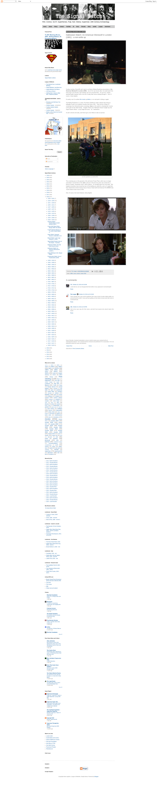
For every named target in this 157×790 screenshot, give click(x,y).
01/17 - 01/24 (51, 341)
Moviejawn (49, 601)
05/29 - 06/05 (51, 300)
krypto (46, 413)
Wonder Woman (51, 387)
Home (44, 26)
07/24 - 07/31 (51, 283)
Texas (60, 385)
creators (47, 401)
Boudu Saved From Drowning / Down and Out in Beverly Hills (53, 580)
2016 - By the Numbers (52, 468)
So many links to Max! (50, 508)
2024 (48, 179)
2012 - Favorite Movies (52, 462)
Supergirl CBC (50, 718)
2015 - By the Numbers (52, 464)
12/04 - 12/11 (51, 205)
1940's (53, 366)
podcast (47, 441)
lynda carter (48, 415)
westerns (51, 454)
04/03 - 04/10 (51, 317)
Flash (58, 379)
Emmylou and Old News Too (53, 102)
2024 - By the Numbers (52, 492)
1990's (56, 370)
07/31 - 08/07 (51, 281)
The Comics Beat (51, 650)
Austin (54, 373)
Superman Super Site (52, 701)
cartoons (50, 396)
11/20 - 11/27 (51, 209)
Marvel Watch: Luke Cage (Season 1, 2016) (54, 238)
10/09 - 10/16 (51, 260)
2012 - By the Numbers (52, 460)
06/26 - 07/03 (51, 292)
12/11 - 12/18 (51, 202)
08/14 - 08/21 (51, 277)
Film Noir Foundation (52, 595)
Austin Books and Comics (52, 737)
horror (75, 273)
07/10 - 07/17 (51, 288)
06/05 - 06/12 (51, 298)
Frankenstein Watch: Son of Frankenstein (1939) (54, 257)
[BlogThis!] (97, 271)
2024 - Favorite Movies (52, 494)
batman (57, 393)
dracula (47, 404)
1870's (46, 365)
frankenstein (56, 405)
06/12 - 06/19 (51, 296)
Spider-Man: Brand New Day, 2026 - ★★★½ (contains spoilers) (53, 531)
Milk (47, 586)
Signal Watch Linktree (50, 78)
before (89, 99)
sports (51, 448)
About (50, 26)
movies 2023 (49, 430)
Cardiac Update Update (52, 107)
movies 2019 (49, 425)
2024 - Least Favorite (51, 496)
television (50, 452)
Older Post (110, 346)
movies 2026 (51, 433)
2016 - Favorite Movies (52, 470)
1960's (50, 368)
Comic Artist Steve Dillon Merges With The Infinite (54, 227)
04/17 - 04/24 (51, 313)
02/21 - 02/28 (51, 330)
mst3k (59, 433)
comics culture (58, 397)
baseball (49, 393)
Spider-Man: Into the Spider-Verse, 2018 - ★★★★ (53, 556)
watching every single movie (55, 70)
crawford (57, 399)
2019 (48, 190)
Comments (50, 161)
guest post (54, 407)
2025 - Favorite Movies (52, 499)
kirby (59, 411)
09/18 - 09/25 (51, 266)
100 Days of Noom (50, 91)
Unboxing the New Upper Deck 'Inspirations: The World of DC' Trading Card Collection (54, 704)
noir (57, 437)
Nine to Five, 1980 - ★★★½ (53, 519)
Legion (57, 382)
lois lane (52, 413)
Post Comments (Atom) (78, 348)
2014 (48, 350)
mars (49, 417)
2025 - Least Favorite (51, 501)
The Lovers (49, 584)
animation (55, 388)
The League (73, 294)
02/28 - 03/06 (51, 328)
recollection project (58, 441)
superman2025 (58, 451)
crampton (51, 399)
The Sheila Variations (52, 613)
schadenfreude (48, 445)
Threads (83, 26)
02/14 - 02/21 (51, 332)
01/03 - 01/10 (51, 345)
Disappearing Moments (52, 609)
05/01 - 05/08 (51, 309)
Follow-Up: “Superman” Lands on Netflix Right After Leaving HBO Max (54, 697)
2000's (46, 371)
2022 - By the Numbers (52, 485)
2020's (47, 373)
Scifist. (48, 627)
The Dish (48, 582)
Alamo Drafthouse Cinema (52, 739)
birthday (47, 394)
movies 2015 (55, 420)
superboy (47, 449)
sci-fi (56, 445)
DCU (60, 374)
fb (73, 26)
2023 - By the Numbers (52, 488)
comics (47, 397)
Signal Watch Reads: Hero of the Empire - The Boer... (55, 242)
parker (46, 438)
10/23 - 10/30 (51, 217)
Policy (55, 26)
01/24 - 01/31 (51, 339)
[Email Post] (92, 271)
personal (47, 440)
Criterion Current (51, 608)
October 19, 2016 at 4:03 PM (80, 307)
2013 (48, 352)
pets (57, 440)
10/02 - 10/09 (51, 262)
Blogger (96, 776)
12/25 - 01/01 (51, 198)
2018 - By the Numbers (52, 473)
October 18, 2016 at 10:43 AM (86, 294)
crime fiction (56, 401)
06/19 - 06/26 (51, 294)
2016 (48, 196)
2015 (48, 348)
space (53, 446)
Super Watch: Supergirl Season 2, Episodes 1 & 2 (55, 235)
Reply (71, 289)
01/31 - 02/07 (51, 336)
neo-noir (50, 437)
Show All (60, 634)
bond (55, 394)
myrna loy (54, 435)
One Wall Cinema (50, 745)
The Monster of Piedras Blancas (54, 628)
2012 (48, 354)
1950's (60, 366)
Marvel (47, 385)
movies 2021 (58, 427)
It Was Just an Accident (52, 588)
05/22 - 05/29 (51, 302)
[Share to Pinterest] (102, 271)
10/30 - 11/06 (51, 215)
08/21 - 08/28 (51, 275)
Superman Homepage (52, 694)
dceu (52, 402)
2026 (48, 175)
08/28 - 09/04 (51, 273)
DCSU (54, 374)
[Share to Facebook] (100, 271)
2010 (48, 358)
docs (58, 402)
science (47, 446)
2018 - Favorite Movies (52, 475)
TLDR (54, 385)
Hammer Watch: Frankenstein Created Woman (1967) (54, 223)
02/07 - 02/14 (51, 334)
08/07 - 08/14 (51, 279)
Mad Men (56, 383)
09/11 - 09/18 (51, 269)
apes (52, 390)
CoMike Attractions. (51, 661)
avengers (60, 391)
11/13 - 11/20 (51, 211)
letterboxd (107, 26)
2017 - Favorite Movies (52, 472)
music (46, 435)
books (60, 394)
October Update (50, 105)
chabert (57, 396)
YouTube (68, 26)
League (100, 26)
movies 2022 (53, 429)
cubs (46, 402)
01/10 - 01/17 (51, 343)
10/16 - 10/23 (51, 219)
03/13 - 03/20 (51, 324)
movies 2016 (83, 273)
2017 (48, 194)
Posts (48, 158)
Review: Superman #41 (52, 719)
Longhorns (47, 383)
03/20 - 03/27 (51, 322)
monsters (56, 417)
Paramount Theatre (51, 747)
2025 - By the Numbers (52, 497)
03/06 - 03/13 (51, 326)
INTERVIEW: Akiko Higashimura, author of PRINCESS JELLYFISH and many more (54, 653)
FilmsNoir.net (49, 749)
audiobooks (59, 390)
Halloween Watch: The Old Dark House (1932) (54, 245)
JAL (71, 307)
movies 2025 (58, 432)
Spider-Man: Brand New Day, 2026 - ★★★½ (53, 544)
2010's (56, 371)
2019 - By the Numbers (52, 477)
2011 (48, 356)
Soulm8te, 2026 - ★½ (51, 553)
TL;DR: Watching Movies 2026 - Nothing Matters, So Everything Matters (53, 36)
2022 (48, 184)
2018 (48, 192)
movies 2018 (54, 424)
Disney (51, 377)
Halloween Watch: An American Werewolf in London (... (54, 250)
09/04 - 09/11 (51, 271)
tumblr (94, 26)
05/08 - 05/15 (51, 307)
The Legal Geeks (51, 681)
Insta (77, 26)
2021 (48, 186)
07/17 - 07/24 (51, 285)
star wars (57, 448)
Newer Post (69, 346)
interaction (59, 410)
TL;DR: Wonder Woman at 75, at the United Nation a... (54, 231)
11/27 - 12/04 (51, 207)
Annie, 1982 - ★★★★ (51, 517)
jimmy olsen (52, 412)
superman (48, 451)
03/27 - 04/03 (51, 320)
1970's (57, 368)
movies (78, 273)
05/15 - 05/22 (51, 305)
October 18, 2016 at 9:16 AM (80, 284)
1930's (46, 366)
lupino (58, 413)
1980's (71, 273)
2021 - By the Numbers (52, 483)
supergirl (56, 449)
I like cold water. (51, 641)
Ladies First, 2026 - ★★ (52, 558)
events (58, 404)
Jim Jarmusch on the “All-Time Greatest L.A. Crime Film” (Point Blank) (54, 676)
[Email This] (95, 271)
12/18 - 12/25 (51, 200)
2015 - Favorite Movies (52, 466)
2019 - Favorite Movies (52, 479)
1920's (58, 365)
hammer (60, 407)
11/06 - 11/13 (51, 213)
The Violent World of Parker (54, 673)
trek (46, 454)
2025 (48, 177)
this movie (82, 99)
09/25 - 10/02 (51, 264)
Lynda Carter (49, 736)
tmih (58, 452)
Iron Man (57, 380)
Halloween (48, 380)
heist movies (50, 408)
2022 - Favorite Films (51, 486)
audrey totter (51, 391)
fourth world (48, 405)
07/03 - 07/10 (51, 290)
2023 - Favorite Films (51, 490)
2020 (48, 188)
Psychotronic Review (52, 620)
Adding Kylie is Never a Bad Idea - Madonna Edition (53, 93)
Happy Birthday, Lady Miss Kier (54, 87)
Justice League (48, 382)
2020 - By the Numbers (52, 481)
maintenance (58, 415)
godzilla (47, 407)
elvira (52, 404)
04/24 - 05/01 (51, 311)
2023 (48, 181)
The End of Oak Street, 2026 (53, 541)
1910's (52, 365)
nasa (61, 435)
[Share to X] (98, 271)
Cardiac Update (50, 110)
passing (55, 438)
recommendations (53, 443)
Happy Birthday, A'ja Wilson (53, 89)
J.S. (71, 284)
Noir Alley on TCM (50, 743)
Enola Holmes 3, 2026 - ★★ (53, 546)
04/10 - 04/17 (51, 315)
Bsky (89, 26)
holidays (59, 408)
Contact (62, 26)
